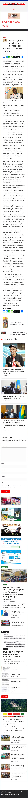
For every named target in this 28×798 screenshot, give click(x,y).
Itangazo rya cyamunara (16, 668)
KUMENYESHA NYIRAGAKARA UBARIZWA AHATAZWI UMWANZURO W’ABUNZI (13, 654)
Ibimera (22, 714)
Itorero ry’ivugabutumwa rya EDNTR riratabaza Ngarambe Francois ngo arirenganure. (14, 371)
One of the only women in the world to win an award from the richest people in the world (18, 767)
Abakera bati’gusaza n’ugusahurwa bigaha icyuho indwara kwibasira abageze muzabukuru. (17, 613)
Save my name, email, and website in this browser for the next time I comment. (13, 486)
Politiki (4, 37)
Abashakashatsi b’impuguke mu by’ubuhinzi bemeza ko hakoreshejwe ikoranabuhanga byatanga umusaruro (18, 775)
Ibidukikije (10, 714)
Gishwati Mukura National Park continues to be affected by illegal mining (14, 721)
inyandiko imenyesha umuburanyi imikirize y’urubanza (15, 689)
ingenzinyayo (15, 54)
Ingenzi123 (13, 726)
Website (3, 476)
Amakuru (4, 714)
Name (3, 463)
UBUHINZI (16, 716)
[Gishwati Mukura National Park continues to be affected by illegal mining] (14, 705)
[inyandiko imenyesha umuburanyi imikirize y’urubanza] (5, 689)
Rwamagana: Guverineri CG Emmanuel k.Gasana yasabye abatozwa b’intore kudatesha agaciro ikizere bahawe (17, 738)
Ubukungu (22, 716)
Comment (4, 446)
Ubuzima (4, 584)
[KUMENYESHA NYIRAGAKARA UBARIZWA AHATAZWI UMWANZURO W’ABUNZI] (14, 640)
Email (3, 470)
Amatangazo (5, 649)
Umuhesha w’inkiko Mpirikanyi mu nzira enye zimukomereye (17, 333)
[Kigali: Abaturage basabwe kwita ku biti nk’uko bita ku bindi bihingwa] (5, 748)
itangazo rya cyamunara (16, 674)
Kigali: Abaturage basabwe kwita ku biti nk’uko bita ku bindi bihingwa (18, 747)
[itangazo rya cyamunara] (5, 675)
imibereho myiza (6, 716)
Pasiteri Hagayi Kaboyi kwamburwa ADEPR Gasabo (17, 323)
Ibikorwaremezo (16, 714)
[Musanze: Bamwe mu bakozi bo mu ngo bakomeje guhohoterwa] (14, 381)
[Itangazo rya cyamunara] (5, 669)
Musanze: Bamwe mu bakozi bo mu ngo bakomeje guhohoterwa (13, 397)
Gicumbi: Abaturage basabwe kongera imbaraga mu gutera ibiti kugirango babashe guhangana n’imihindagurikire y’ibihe (17, 757)
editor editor (12, 601)
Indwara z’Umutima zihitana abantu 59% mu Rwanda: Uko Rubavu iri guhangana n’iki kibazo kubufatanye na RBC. (17, 623)
